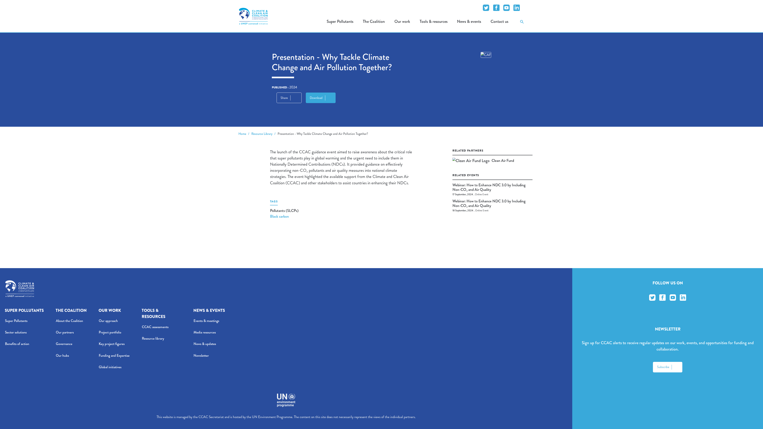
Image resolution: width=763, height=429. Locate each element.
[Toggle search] (522, 21)
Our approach (108, 320)
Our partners (65, 332)
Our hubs (62, 355)
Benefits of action (17, 343)
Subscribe (663, 367)
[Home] (253, 16)
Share (284, 98)
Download (316, 98)
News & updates (205, 343)
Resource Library (261, 133)
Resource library (153, 338)
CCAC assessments (155, 327)
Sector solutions (16, 332)
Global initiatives (110, 367)
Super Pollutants (16, 320)
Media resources (205, 332)
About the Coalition (69, 320)
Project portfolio (110, 332)
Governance (64, 343)
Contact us (499, 21)
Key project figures (112, 343)
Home (242, 133)
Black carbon (279, 216)
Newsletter (201, 355)
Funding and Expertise (114, 355)
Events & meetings (206, 320)
